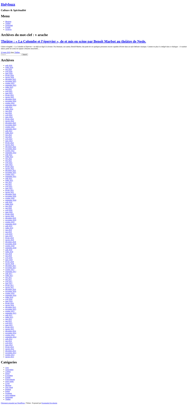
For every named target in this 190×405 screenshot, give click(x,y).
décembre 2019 (10, 218)
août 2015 (8, 315)
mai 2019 (8, 232)
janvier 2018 (9, 264)
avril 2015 (8, 323)
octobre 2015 (9, 311)
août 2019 (8, 226)
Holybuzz (8, 4)
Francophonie (10, 379)
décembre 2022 (10, 147)
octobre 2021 (9, 174)
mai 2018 (8, 256)
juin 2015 (8, 319)
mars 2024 (9, 117)
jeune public (9, 381)
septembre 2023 (10, 129)
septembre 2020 (10, 200)
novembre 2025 (10, 81)
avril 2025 (8, 91)
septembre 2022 (10, 153)
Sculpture (8, 393)
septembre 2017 (10, 272)
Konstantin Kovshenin (49, 403)
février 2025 (9, 95)
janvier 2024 (9, 121)
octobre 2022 (9, 151)
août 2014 (8, 339)
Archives (8, 29)
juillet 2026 (9, 67)
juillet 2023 (9, 133)
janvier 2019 (9, 240)
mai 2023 (8, 137)
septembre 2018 (10, 248)
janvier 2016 (9, 305)
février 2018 (9, 262)
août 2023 (8, 131)
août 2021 (8, 178)
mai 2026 (8, 69)
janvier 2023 (9, 145)
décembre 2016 (10, 289)
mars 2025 (9, 93)
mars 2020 (9, 212)
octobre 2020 (9, 198)
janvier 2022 (9, 168)
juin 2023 (8, 135)
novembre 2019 (10, 220)
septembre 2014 (10, 337)
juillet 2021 (9, 180)
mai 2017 (8, 279)
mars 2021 (9, 188)
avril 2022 (8, 163)
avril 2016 (8, 299)
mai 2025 (8, 89)
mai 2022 (8, 161)
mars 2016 (9, 301)
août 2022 (8, 155)
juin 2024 (8, 111)
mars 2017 (9, 283)
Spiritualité (9, 25)
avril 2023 (8, 139)
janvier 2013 (9, 357)
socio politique (10, 395)
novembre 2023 (10, 125)
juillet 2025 (9, 87)
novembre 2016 (10, 291)
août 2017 (8, 274)
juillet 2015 (9, 317)
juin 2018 (8, 254)
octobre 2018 (9, 246)
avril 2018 (8, 258)
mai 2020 (8, 208)
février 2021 (9, 190)
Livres (7, 383)
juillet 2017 (9, 275)
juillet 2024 (9, 109)
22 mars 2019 (5, 52)
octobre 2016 (9, 293)
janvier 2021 (9, 192)
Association (9, 370)
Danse (7, 373)
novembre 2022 (10, 149)
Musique (8, 21)
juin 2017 (8, 277)
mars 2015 (9, 325)
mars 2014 (9, 345)
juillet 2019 (9, 228)
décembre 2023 (10, 123)
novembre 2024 (10, 101)
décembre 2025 (10, 79)
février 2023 (9, 143)
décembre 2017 (10, 266)
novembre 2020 (10, 196)
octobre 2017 (9, 270)
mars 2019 (9, 236)
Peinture (8, 389)
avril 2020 (8, 210)
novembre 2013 (10, 353)
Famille (7, 27)
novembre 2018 (10, 244)
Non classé (9, 387)
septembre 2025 (10, 85)
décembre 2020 (10, 194)
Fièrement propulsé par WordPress (13, 403)
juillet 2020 (9, 204)
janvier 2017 (9, 287)
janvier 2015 (9, 329)
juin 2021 (8, 182)
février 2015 (9, 327)
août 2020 (8, 202)
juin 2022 (8, 159)
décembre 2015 (10, 307)
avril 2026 (8, 71)
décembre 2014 (10, 331)
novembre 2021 (10, 172)
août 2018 (8, 250)
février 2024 (9, 119)
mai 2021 (8, 184)
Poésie (7, 391)
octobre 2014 (9, 335)
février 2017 (9, 285)
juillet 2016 (9, 297)
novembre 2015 (10, 309)
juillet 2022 (9, 157)
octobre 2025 (9, 83)
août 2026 (8, 65)
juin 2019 (8, 230)
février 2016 (9, 303)
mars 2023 (9, 141)
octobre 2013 (9, 355)
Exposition (9, 375)
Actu (7, 368)
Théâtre (8, 23)
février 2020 (9, 214)
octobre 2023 (9, 127)
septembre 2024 (10, 105)
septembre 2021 (10, 176)
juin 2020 (8, 206)
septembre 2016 (10, 295)
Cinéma (8, 372)
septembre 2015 (10, 313)
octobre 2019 (9, 222)
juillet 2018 (9, 252)
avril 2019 (8, 234)
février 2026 (9, 75)
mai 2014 (8, 341)
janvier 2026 (9, 77)
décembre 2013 (10, 351)
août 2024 (8, 107)
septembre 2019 (10, 224)
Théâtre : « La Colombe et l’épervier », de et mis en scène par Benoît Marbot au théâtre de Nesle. (73, 41)
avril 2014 (8, 343)
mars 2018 (9, 260)
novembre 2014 (10, 333)
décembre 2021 (10, 170)
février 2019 (9, 238)
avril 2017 (8, 281)
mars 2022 (9, 165)
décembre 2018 (10, 242)
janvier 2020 (9, 216)
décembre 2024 (10, 99)
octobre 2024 (9, 103)
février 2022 (9, 166)
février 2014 (9, 347)
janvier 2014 (9, 349)
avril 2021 (8, 186)
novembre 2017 (10, 268)
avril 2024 (8, 115)
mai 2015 (8, 321)
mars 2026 (9, 73)
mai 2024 (8, 113)
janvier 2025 (9, 97)
